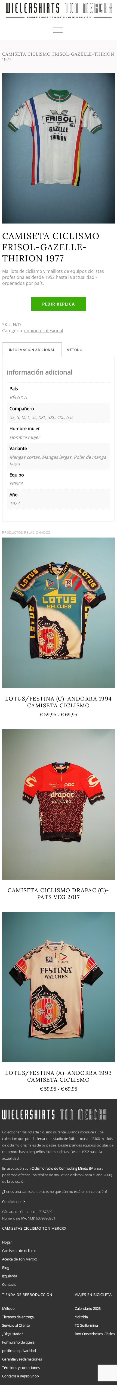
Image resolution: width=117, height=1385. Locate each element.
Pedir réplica (58, 304)
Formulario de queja (18, 1342)
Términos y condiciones (21, 1367)
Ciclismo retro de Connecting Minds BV (62, 1168)
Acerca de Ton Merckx (19, 1259)
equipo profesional (43, 331)
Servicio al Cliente (16, 1325)
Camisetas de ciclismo (19, 1250)
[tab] (32, 349)
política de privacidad (19, 1350)
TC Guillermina (86, 1325)
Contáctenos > (13, 1201)
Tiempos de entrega (18, 1316)
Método (74, 350)
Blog (5, 1267)
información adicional (32, 350)
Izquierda (9, 1276)
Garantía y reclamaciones (22, 1359)
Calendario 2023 (88, 1308)
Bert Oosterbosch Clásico (95, 1333)
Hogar (7, 1242)
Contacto (9, 1284)
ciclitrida (81, 1316)
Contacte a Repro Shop (20, 1376)
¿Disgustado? (12, 1333)
